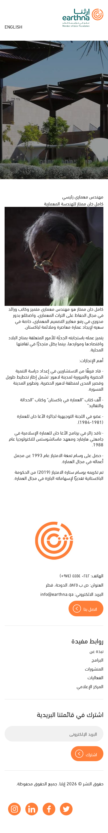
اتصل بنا (90, 608)
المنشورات (94, 668)
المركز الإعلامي (90, 686)
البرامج (97, 659)
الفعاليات (95, 677)
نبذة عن (96, 650)
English (13, 26)
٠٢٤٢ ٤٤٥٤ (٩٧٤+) (75, 575)
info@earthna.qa (56, 593)
